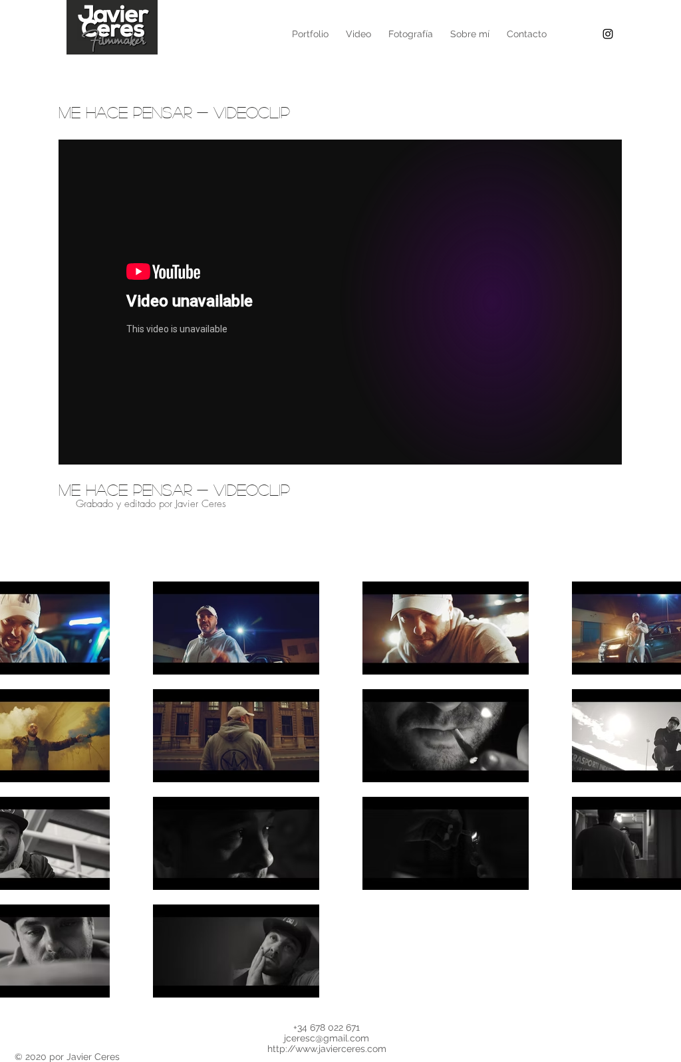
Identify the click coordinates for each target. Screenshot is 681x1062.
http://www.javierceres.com (326, 1048)
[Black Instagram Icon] (607, 34)
